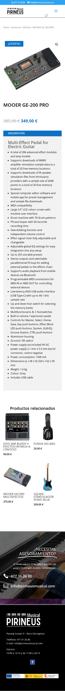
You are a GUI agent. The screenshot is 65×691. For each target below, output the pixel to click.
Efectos (27, 27)
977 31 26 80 (23, 639)
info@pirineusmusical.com (28, 643)
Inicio (6, 27)
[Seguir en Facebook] (32, 662)
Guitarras (16, 27)
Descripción (16, 133)
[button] (56, 44)
